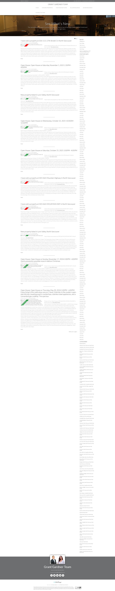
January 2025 (82, 80)
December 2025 (82, 65)
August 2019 (82, 170)
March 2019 (82, 180)
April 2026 (81, 59)
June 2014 (81, 289)
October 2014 (82, 282)
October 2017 (82, 213)
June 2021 (81, 134)
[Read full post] (32, 45)
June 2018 (81, 197)
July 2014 (81, 287)
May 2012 (81, 337)
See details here (54, 47)
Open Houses (82, 45)
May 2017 (81, 222)
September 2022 (83, 111)
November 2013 (83, 303)
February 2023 (82, 107)
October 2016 (82, 236)
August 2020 (82, 149)
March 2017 (82, 226)
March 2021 (82, 140)
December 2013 (82, 301)
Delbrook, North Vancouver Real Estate (87, 389)
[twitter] (54, 575)
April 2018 (81, 201)
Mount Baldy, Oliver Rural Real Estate (86, 457)
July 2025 (81, 71)
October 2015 (82, 259)
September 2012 (83, 329)
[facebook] (51, 575)
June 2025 (81, 73)
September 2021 (83, 128)
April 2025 (81, 76)
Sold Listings (82, 49)
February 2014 (82, 297)
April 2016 (81, 247)
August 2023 (82, 98)
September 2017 (83, 214)
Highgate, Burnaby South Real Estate (86, 431)
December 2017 (82, 209)
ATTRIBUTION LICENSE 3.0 (63, 584)
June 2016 (81, 243)
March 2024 (82, 94)
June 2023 (81, 99)
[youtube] (60, 575)
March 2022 (82, 119)
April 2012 (81, 339)
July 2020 (81, 151)
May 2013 (81, 314)
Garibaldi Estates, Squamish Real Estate (87, 418)
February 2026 (82, 63)
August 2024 (82, 84)
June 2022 (81, 115)
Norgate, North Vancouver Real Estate (86, 462)
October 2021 (82, 126)
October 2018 (82, 190)
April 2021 (81, 138)
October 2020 (82, 145)
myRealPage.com (57, 582)
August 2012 (82, 331)
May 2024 (81, 90)
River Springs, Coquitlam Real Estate (86, 493)
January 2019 (82, 184)
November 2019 (83, 165)
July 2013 (81, 310)
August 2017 (82, 216)
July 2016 (81, 241)
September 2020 (83, 147)
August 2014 (82, 285)
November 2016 (83, 234)
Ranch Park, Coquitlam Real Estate (86, 485)
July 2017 (81, 218)
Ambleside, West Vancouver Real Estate (87, 347)
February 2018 (82, 205)
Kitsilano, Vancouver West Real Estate (87, 439)
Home (37, 7)
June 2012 (81, 335)
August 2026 (82, 57)
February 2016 (82, 251)
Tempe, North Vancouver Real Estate (86, 514)
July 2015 (81, 264)
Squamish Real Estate (83, 512)
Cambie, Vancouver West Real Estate (86, 364)
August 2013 (82, 308)
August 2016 (82, 239)
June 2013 (81, 312)
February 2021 (82, 142)
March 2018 (82, 203)
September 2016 (83, 237)
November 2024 (83, 82)
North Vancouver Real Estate (85, 463)
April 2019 (81, 178)
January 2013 (82, 322)
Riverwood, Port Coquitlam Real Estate (87, 495)
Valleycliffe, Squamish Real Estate (85, 536)
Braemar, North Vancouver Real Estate (87, 359)
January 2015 (82, 276)
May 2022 (81, 117)
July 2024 (81, 86)
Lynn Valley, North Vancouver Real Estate (31, 43)
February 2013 (82, 320)
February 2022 (82, 121)
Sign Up (26, 0)
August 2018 (82, 193)
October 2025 (82, 69)
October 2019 (82, 167)
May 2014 (81, 291)
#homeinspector (83, 343)
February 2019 (82, 182)
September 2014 (83, 283)
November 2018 (83, 188)
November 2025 (83, 67)
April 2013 (81, 316)
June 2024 (81, 88)
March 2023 (82, 105)
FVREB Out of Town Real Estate (85, 416)
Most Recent (82, 55)
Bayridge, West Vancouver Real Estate (86, 349)
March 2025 (82, 78)
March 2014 (82, 295)
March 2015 (82, 272)
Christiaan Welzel (54, 584)
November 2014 (83, 280)
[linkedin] (57, 575)
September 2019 (83, 168)
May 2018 (81, 199)
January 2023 (82, 109)
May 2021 (81, 136)
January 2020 (82, 161)
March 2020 (82, 157)
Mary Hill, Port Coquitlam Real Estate (86, 452)
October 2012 (82, 327)
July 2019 (81, 172)
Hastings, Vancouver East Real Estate (86, 429)
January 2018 (82, 207)
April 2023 (81, 103)
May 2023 (81, 101)
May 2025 (81, 75)
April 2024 (81, 92)
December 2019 (82, 163)
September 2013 (83, 306)
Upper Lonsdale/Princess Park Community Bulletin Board (85, 51)
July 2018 (81, 195)
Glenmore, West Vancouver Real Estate (87, 423)
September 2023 (83, 96)
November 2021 (83, 124)
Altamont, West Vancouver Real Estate (87, 345)
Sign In (22, 0)
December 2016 (82, 232)
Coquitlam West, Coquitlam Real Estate (87, 384)
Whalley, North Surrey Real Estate (86, 549)
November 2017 (83, 211)
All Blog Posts (82, 41)
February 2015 (82, 274)
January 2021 (82, 144)
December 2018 (82, 186)
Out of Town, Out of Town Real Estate (86, 468)
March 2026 (82, 61)
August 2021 (82, 130)
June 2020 (81, 153)
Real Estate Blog (82, 47)
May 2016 (81, 245)
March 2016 (82, 249)
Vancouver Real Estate (84, 541)
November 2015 (83, 257)
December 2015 (82, 255)
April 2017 (81, 224)
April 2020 (81, 155)
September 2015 (83, 260)
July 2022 (81, 113)
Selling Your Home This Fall (84, 505)
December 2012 (82, 324)
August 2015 (82, 262)
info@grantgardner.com (60, 572)
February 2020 (82, 159)
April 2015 (81, 270)
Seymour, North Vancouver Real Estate (87, 510)
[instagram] (63, 575)
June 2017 (81, 220)
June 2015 (81, 266)
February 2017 (82, 228)
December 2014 (82, 278)
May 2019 (81, 176)
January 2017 (82, 230)
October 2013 (82, 304)
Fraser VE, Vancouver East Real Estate (87, 414)
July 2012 (81, 333)
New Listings (82, 43)
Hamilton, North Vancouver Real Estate (87, 428)
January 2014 (82, 299)
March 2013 (82, 318)
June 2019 (81, 174)
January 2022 (82, 122)
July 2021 (81, 132)
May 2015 (81, 268)
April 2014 (81, 293)
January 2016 (82, 253)
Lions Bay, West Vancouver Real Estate (87, 441)
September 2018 (83, 191)
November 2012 (83, 326)
